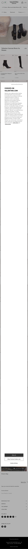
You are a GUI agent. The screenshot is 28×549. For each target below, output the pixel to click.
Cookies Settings (14, 463)
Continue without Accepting (17, 84)
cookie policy (15, 122)
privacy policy (8, 124)
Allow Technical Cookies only (14, 459)
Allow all (14, 455)
